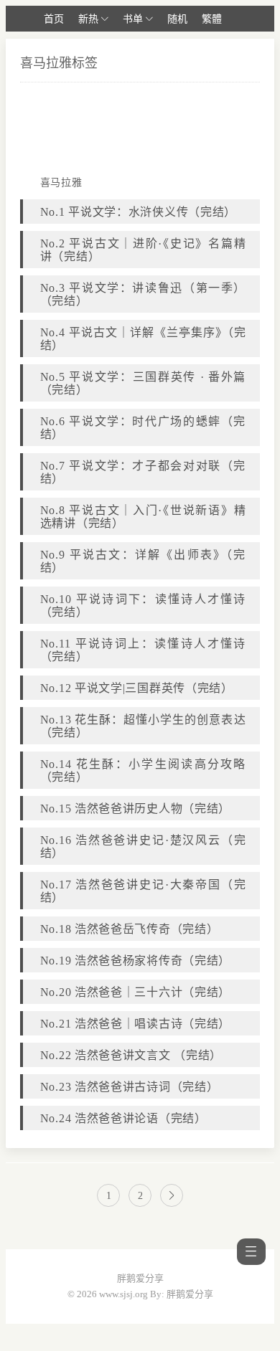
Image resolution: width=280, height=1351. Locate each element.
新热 (88, 19)
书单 (133, 19)
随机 (177, 19)
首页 (54, 19)
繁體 (212, 19)
